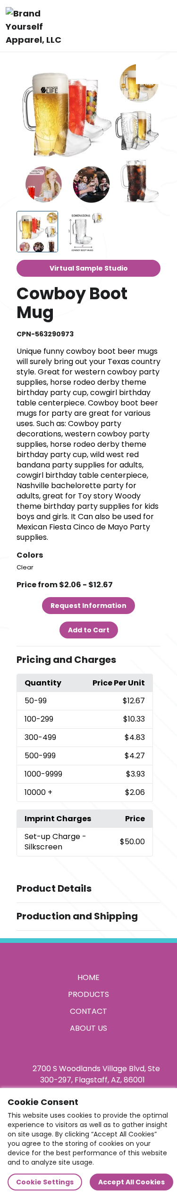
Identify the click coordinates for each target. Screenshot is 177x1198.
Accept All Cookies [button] (131, 1182)
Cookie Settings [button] (45, 1182)
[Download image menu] (148, 71)
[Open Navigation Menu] (161, 26)
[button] (89, 660)
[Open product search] (141, 26)
